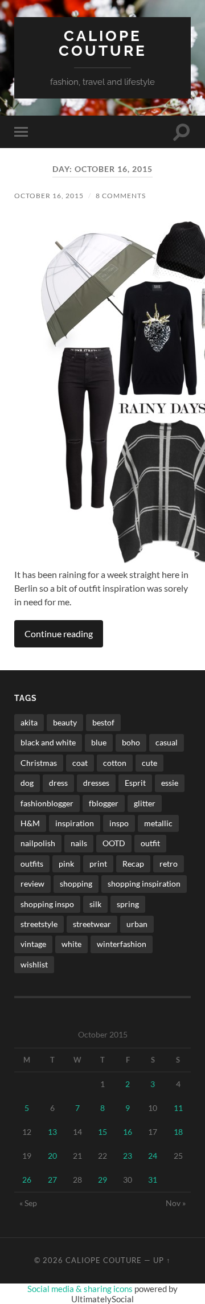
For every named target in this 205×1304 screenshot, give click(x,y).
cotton (114, 763)
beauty (65, 722)
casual (166, 742)
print (98, 863)
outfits (31, 863)
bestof (103, 722)
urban (136, 924)
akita (29, 722)
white (71, 944)
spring (128, 904)
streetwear (92, 924)
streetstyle (39, 924)
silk (95, 904)
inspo (119, 823)
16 (127, 1132)
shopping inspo (47, 904)
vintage (33, 944)
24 (152, 1156)
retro (168, 863)
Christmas (38, 763)
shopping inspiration (144, 883)
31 (152, 1179)
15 (102, 1132)
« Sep (28, 1203)
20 (52, 1156)
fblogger (103, 803)
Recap (133, 863)
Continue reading (58, 633)
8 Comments (121, 195)
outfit (150, 843)
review (32, 883)
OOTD (113, 843)
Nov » (176, 1203)
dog (27, 783)
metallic (158, 823)
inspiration (74, 823)
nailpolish (37, 843)
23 (127, 1156)
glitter (144, 803)
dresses (96, 783)
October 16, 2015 (49, 195)
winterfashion (121, 944)
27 (52, 1179)
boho (131, 742)
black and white (48, 742)
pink (66, 863)
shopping (76, 883)
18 (178, 1132)
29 (102, 1179)
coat (80, 763)
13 (52, 1132)
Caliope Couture (103, 43)
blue (98, 742)
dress (58, 783)
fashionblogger (46, 803)
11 (178, 1108)
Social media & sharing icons (80, 1289)
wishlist (34, 964)
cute (149, 763)
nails (79, 843)
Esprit (135, 783)
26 (26, 1179)
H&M (30, 823)
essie (169, 783)
